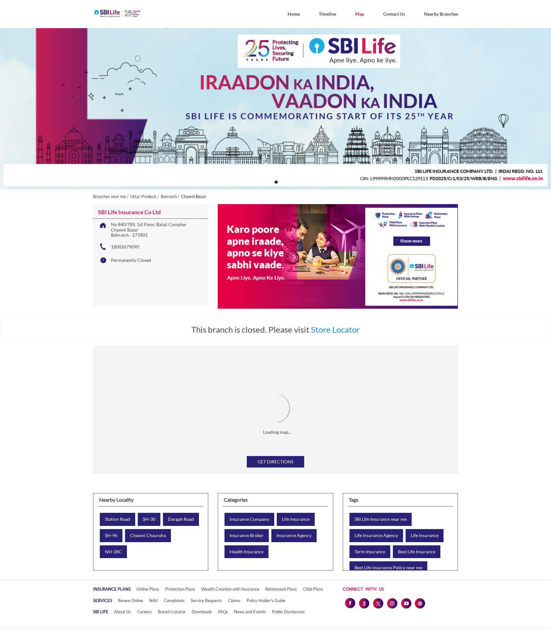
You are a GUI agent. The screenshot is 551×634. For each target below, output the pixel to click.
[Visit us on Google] (363, 603)
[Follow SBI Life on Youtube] (405, 603)
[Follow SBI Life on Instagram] (391, 603)
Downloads (202, 611)
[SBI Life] (117, 14)
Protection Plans (180, 589)
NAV (153, 600)
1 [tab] (275, 181)
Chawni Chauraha (148, 535)
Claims (234, 600)
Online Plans (147, 589)
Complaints (174, 600)
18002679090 (125, 246)
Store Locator (335, 329)
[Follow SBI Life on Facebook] (349, 603)
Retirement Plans (281, 589)
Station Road (117, 519)
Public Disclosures (288, 611)
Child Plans (313, 589)
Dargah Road (181, 519)
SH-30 (149, 519)
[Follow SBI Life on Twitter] (377, 603)
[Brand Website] (420, 603)
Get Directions (275, 461)
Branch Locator (172, 611)
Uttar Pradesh (143, 196)
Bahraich (169, 196)
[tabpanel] (275, 108)
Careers (144, 611)
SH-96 (111, 535)
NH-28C (113, 551)
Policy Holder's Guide (265, 600)
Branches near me (109, 196)
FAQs (223, 611)
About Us (122, 611)
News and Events (250, 611)
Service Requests (206, 600)
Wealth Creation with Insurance (230, 589)
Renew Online (130, 600)
